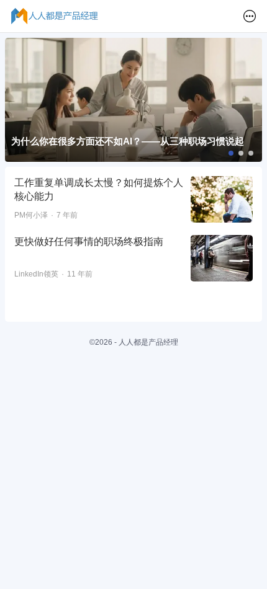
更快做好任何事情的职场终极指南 (88, 241)
